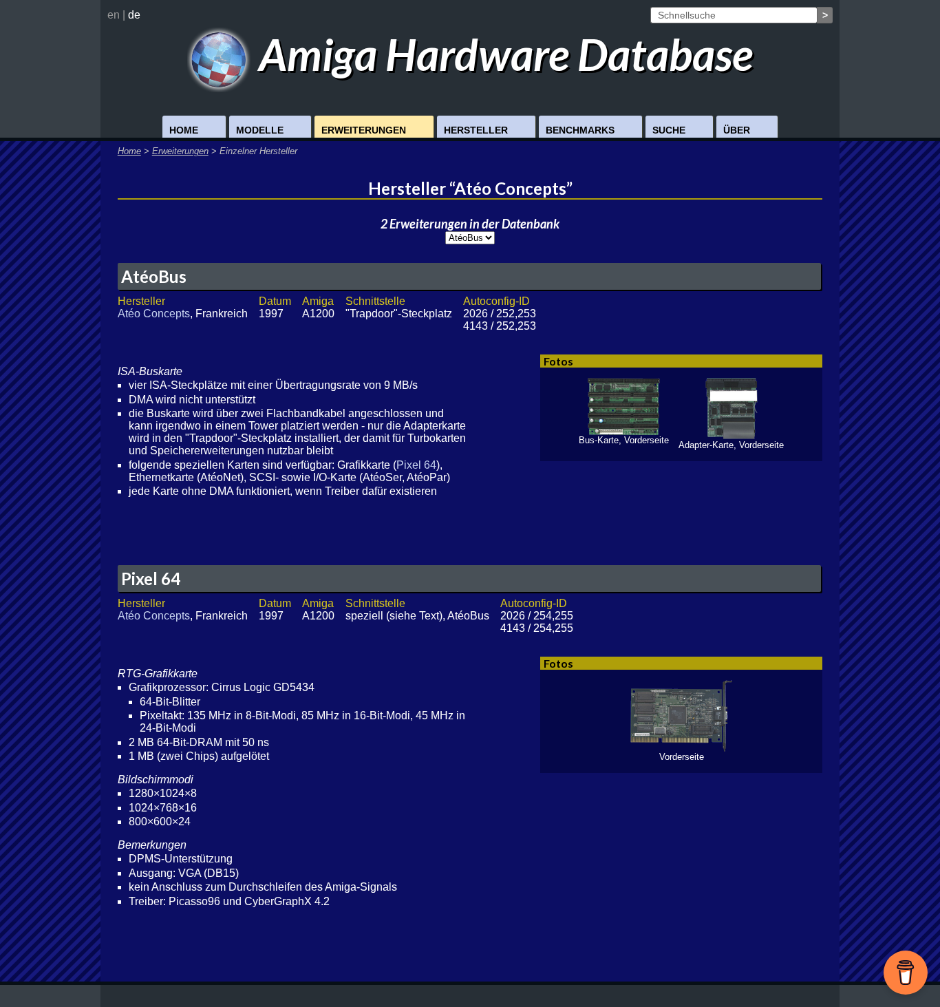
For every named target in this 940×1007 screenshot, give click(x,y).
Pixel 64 (416, 465)
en (113, 15)
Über (736, 130)
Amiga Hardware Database (501, 54)
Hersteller (476, 130)
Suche (668, 130)
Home (183, 130)
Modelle (260, 130)
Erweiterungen (363, 130)
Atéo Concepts (154, 313)
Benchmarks (580, 130)
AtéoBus (153, 276)
